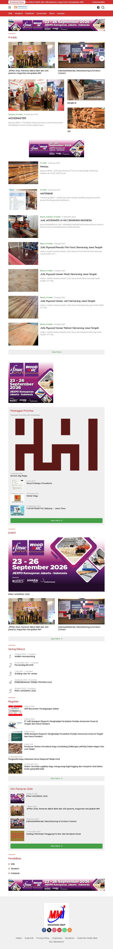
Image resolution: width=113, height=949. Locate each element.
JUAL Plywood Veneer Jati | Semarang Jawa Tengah (67, 301)
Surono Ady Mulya (18, 476)
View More (56, 352)
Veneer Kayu (32, 496)
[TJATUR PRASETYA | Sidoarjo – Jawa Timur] (17, 510)
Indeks (19, 938)
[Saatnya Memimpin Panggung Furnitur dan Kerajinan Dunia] (17, 836)
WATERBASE (46, 193)
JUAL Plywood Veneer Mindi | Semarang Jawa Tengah (68, 274)
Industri (11, 114)
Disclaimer (70, 938)
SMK (13, 864)
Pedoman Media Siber (88, 938)
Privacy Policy (43, 938)
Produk (19, 114)
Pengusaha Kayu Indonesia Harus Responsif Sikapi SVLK (34, 759)
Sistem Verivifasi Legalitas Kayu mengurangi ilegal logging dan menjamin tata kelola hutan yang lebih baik (63, 767)
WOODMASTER (17, 118)
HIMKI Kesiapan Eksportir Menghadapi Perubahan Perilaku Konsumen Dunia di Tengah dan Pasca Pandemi (63, 735)
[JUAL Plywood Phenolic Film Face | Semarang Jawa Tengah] (23, 253)
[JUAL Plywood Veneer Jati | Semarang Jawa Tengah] (23, 307)
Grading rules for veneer (26, 673)
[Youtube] (59, 930)
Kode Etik (29, 938)
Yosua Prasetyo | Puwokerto (39, 483)
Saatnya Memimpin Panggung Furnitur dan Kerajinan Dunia (53, 834)
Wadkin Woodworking (25, 656)
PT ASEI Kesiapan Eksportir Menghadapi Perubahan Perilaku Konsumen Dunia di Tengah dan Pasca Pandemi (61, 722)
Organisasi (57, 938)
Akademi (15, 868)
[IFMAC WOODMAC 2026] (56, 564)
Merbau (44, 166)
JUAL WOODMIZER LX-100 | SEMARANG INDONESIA (66, 220)
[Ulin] (86, 118)
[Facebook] (44, 930)
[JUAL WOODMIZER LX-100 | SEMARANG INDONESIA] (23, 226)
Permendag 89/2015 (24, 665)
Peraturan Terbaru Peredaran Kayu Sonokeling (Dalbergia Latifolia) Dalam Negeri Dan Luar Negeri (64, 747)
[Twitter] (49, 930)
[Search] (103, 7)
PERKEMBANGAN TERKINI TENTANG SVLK (33, 682)
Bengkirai (72, 103)
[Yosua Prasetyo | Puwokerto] (17, 485)
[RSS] (69, 930)
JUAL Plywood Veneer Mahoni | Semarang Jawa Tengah (69, 328)
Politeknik (15, 873)
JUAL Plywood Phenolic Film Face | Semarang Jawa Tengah (71, 247)
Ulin (69, 131)
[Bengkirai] (86, 89)
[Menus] (10, 7)
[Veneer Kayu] (17, 498)
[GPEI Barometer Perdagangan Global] (15, 711)
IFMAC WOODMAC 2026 (19, 594)
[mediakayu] (20, 7)
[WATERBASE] (23, 199)
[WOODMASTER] (36, 95)
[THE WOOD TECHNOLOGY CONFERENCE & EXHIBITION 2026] (81, 55)
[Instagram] (54, 930)
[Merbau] (23, 172)
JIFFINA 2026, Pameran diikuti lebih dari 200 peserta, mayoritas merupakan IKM (28, 628)
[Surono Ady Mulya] (56, 445)
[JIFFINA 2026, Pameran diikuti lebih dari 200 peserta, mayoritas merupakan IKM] (31, 611)
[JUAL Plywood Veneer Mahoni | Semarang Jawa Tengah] (23, 334)
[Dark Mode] (98, 7)
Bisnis (42, 216)
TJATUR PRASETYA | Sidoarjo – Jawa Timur (46, 508)
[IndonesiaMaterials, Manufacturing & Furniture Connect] (31, 55)
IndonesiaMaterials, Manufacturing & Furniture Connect (29, 71)
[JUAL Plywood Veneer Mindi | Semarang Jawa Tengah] (23, 280)
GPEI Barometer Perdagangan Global (41, 708)
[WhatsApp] (64, 930)
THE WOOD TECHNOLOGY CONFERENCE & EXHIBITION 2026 (77, 71)
